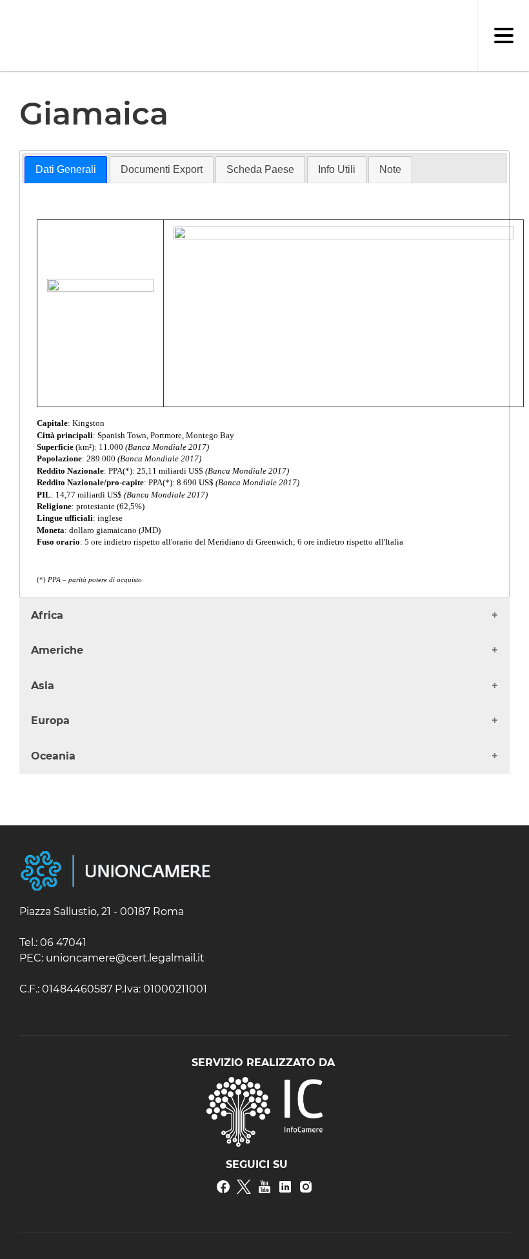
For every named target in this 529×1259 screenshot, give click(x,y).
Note (390, 169)
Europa (50, 720)
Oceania (53, 756)
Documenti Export (162, 169)
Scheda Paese (260, 169)
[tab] (66, 169)
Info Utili (336, 169)
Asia (42, 686)
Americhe (57, 650)
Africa (47, 615)
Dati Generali (65, 169)
